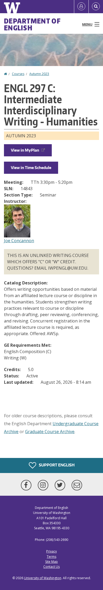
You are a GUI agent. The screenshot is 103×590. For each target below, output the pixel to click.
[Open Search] (96, 6)
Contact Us (51, 566)
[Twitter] (61, 485)
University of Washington (42, 578)
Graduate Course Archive (49, 431)
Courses (18, 74)
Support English (56, 465)
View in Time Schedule (31, 167)
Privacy (51, 551)
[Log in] (81, 6)
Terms (51, 556)
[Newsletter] (77, 485)
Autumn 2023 (39, 74)
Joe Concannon (19, 241)
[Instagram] (44, 485)
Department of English (32, 24)
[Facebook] (27, 485)
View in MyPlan (25, 150)
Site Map (51, 561)
